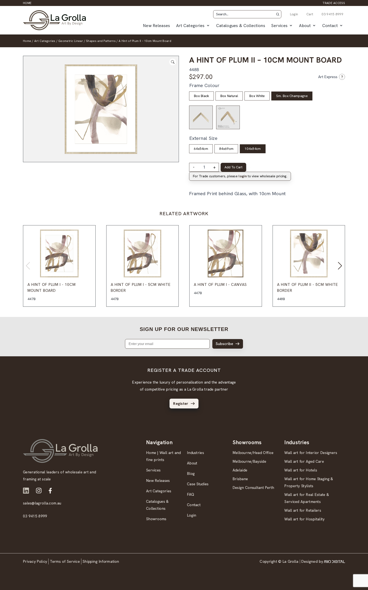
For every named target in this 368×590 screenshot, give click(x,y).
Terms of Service (65, 561)
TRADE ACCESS (333, 3)
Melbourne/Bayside (249, 461)
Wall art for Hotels (300, 470)
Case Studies (198, 483)
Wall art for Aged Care (304, 461)
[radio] (201, 96)
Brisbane (240, 478)
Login (294, 14)
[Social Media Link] (26, 491)
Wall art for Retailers (302, 510)
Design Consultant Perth (253, 487)
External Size (203, 138)
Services (279, 25)
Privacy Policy (35, 561)
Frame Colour (204, 85)
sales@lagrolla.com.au (42, 503)
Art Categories (190, 25)
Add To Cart (233, 167)
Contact (330, 25)
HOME (27, 3)
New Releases (156, 25)
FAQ (190, 494)
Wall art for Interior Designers (310, 452)
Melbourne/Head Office (253, 452)
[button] (277, 14)
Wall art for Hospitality (304, 519)
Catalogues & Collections (240, 25)
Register (180, 403)
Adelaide (240, 470)
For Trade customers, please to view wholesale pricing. (240, 176)
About (305, 25)
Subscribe (224, 343)
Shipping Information (101, 561)
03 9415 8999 (332, 14)
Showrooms (156, 518)
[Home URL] (60, 451)
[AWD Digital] (334, 561)
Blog (191, 473)
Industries (195, 452)
